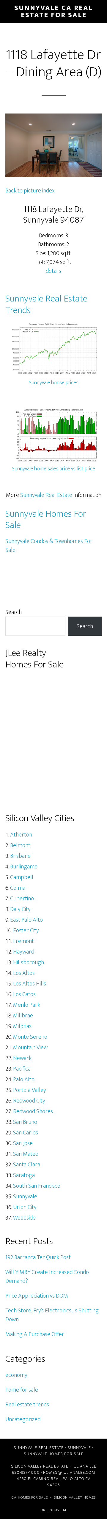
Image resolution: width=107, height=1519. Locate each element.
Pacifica (22, 1069)
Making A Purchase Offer (34, 1334)
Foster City (26, 930)
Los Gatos (24, 994)
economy (16, 1375)
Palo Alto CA (77, 1478)
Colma (17, 888)
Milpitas (22, 1026)
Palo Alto (23, 1079)
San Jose (23, 1143)
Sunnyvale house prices (53, 382)
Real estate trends (27, 1405)
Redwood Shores (33, 1111)
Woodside (24, 1218)
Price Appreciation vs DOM (36, 1296)
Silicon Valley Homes (75, 1497)
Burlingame (23, 867)
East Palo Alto (26, 920)
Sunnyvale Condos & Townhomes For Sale (48, 545)
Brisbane (20, 856)
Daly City (20, 909)
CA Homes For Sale (30, 1497)
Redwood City (29, 1101)
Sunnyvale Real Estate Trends (46, 304)
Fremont (23, 941)
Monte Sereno (30, 1037)
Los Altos (24, 973)
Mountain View (30, 1048)
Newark (22, 1058)
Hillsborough (28, 962)
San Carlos (25, 1133)
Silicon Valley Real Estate (39, 1466)
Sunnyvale (25, 1196)
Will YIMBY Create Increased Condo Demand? (47, 1276)
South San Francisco (36, 1186)
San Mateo (25, 1154)
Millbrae (23, 1016)
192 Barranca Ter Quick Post (38, 1257)
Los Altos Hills (29, 984)
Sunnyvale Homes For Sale (45, 519)
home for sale (21, 1390)
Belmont (20, 845)
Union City (25, 1207)
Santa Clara (26, 1165)
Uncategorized (22, 1419)
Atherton (21, 835)
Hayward (23, 952)
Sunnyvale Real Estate (46, 495)
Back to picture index (29, 191)
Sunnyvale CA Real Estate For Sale (53, 11)
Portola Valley (29, 1090)
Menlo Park (26, 1005)
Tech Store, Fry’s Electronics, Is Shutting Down (52, 1315)
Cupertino (22, 899)
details (53, 271)
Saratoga (24, 1175)
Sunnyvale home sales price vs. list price (53, 468)
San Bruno (25, 1122)
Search (13, 612)
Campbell (21, 877)
